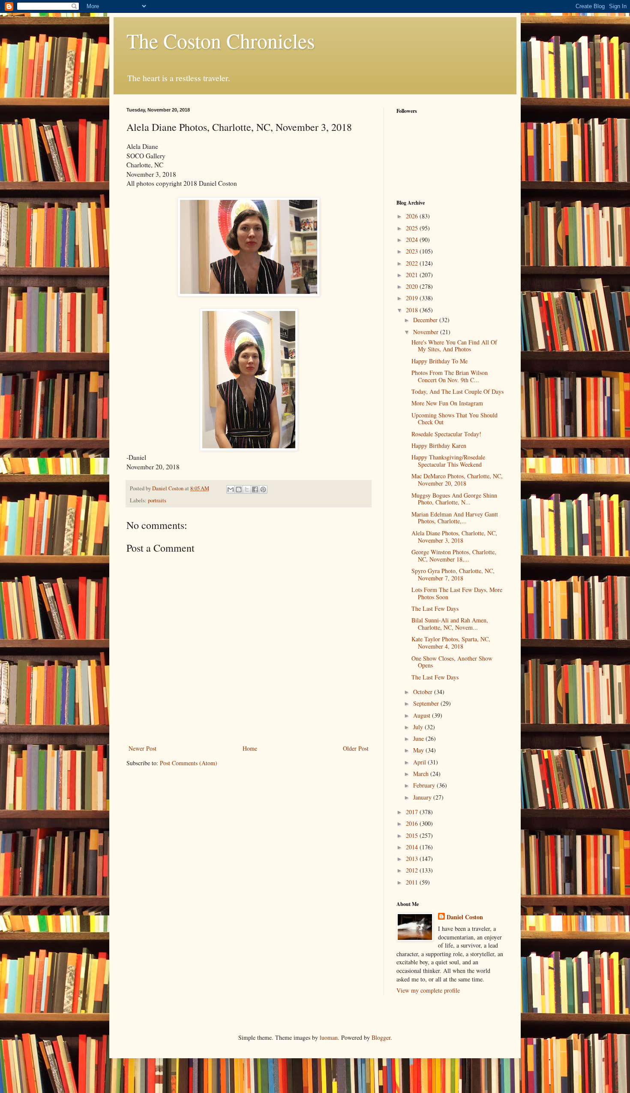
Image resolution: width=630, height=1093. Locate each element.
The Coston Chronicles (220, 40)
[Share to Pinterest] (263, 489)
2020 (413, 286)
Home (250, 748)
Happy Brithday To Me (439, 361)
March (421, 774)
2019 (413, 298)
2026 (413, 216)
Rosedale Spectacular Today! (446, 434)
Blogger (381, 1037)
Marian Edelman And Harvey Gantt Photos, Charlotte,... (454, 517)
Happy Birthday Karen (438, 445)
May (419, 750)
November (426, 332)
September (427, 703)
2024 (413, 240)
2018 (413, 310)
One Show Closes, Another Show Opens (451, 662)
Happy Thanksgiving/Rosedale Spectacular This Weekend (448, 460)
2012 (413, 870)
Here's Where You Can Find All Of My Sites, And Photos (454, 345)
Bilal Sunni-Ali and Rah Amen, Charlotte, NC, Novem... (449, 623)
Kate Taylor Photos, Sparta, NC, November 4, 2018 (450, 642)
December (426, 320)
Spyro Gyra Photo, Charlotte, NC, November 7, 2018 (453, 574)
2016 (413, 823)
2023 (413, 251)
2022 (413, 263)
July (419, 727)
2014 (413, 847)
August (422, 715)
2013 (413, 858)
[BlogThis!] (238, 489)
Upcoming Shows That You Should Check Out (454, 418)
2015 (413, 835)
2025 (413, 228)
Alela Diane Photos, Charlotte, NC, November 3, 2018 (454, 536)
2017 (413, 812)
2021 (413, 275)
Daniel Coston (465, 917)
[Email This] (230, 489)
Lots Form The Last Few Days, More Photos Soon (456, 593)
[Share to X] (247, 489)
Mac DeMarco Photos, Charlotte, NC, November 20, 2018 (457, 479)
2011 (413, 882)
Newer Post (142, 748)
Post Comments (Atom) (188, 763)
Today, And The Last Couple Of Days (457, 391)
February (425, 785)
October (423, 692)
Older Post (356, 748)
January (423, 797)
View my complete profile (428, 990)
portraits (157, 500)
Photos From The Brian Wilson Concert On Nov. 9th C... (449, 376)
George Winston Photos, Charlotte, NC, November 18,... (453, 555)
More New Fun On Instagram (447, 403)
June (419, 738)
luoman (329, 1037)
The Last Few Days (435, 608)
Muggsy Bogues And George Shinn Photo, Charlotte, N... (454, 499)
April (420, 762)
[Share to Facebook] (255, 489)
